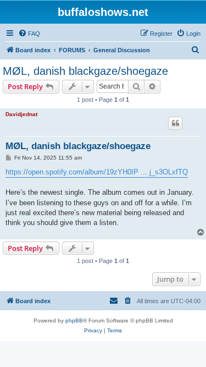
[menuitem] (29, 33)
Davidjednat (21, 114)
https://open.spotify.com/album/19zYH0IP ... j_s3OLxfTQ (96, 172)
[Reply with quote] (175, 123)
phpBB (74, 320)
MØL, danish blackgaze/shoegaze (85, 71)
